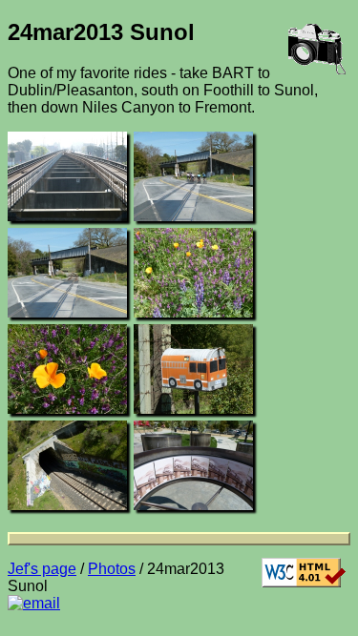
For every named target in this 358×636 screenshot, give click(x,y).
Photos (112, 569)
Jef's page (42, 569)
